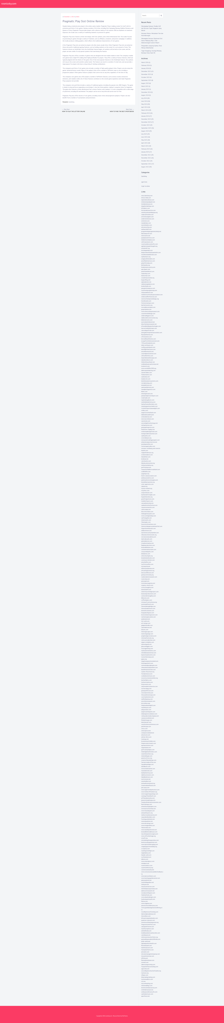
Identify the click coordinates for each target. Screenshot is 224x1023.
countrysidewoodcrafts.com (149, 244)
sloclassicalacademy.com (148, 537)
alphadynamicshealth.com (149, 943)
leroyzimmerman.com (147, 956)
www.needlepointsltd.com (149, 830)
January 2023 (145, 152)
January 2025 (145, 89)
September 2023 (146, 128)
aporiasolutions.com (147, 745)
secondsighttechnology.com (149, 423)
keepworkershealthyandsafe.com (151, 252)
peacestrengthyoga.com (148, 800)
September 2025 (146, 80)
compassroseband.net (147, 733)
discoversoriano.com (147, 511)
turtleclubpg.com (146, 688)
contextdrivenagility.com (148, 596)
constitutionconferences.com (150, 724)
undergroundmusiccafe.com (149, 992)
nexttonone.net (146, 779)
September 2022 (146, 164)
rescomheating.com (147, 983)
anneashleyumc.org (147, 813)
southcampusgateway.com (149, 290)
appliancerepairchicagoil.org (149, 246)
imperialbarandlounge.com (149, 358)
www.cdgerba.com (146, 903)
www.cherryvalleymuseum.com (150, 311)
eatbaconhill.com (146, 229)
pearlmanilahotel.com (147, 271)
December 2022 (146, 155)
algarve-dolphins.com (147, 642)
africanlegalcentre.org (147, 570)
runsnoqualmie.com (147, 821)
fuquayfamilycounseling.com (149, 966)
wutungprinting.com (147, 648)
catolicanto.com (146, 461)
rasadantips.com (146, 223)
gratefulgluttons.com (147, 499)
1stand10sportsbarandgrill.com (150, 408)
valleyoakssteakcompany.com (150, 716)
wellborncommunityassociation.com (152, 294)
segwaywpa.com (146, 747)
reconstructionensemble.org (149, 678)
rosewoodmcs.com (146, 865)
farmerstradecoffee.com (148, 762)
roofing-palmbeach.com (148, 347)
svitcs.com (144, 728)
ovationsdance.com (147, 455)
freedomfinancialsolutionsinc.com (151, 802)
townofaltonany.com (147, 657)
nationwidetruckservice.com (149, 686)
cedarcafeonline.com (147, 214)
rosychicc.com (145, 490)
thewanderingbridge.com (148, 606)
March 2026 (144, 62)
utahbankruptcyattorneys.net (149, 364)
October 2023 (145, 125)
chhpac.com (144, 975)
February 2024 (145, 113)
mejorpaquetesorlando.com (149, 406)
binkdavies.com (145, 554)
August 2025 (145, 83)
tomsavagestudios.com (148, 446)
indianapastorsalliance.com (149, 714)
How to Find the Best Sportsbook (122, 110)
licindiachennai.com (146, 204)
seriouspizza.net (146, 731)
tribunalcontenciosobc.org (149, 535)
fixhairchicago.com (146, 720)
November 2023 (146, 122)
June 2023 (144, 137)
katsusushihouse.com (147, 573)
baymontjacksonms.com (148, 655)
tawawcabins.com (146, 372)
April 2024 (144, 107)
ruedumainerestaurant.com (149, 577)
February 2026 (145, 65)
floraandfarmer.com (147, 334)
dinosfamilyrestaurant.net (149, 324)
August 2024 (145, 95)
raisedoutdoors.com (147, 360)
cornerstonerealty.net (147, 870)
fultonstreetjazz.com (147, 303)
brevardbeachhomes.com (148, 339)
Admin (77, 16)
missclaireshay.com (146, 195)
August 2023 (145, 131)
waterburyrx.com (146, 707)
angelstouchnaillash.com (148, 412)
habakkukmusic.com (147, 777)
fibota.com (144, 901)
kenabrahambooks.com (148, 558)
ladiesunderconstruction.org (149, 318)
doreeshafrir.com (146, 589)
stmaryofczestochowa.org (149, 602)
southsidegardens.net (147, 882)
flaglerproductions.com (148, 545)
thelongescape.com (147, 631)
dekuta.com (144, 859)
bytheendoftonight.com (148, 495)
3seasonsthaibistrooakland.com (150, 469)
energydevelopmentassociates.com (151, 332)
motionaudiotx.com (147, 979)
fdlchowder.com (146, 827)
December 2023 (146, 119)
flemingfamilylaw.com (147, 960)
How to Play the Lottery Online (73, 110)
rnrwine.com (144, 962)
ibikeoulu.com (145, 598)
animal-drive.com (146, 737)
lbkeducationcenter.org (148, 463)
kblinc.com (144, 391)
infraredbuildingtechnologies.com (151, 326)
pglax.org (144, 659)
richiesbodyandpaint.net (148, 202)
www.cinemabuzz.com (147, 861)
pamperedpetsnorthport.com (149, 396)
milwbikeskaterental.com (148, 653)
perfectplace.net (146, 467)
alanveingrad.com (146, 644)
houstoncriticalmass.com (148, 524)
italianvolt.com (145, 379)
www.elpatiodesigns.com (148, 897)
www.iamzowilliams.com (148, 876)
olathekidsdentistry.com (148, 402)
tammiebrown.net (146, 627)
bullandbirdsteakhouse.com (149, 832)
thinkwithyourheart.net (148, 362)
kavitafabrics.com (146, 680)
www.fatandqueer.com (148, 811)
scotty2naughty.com (147, 587)
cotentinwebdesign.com (148, 313)
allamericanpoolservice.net (149, 442)
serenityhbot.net (146, 781)
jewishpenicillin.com (147, 444)
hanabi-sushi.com (146, 855)
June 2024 (144, 101)
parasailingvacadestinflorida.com (150, 939)
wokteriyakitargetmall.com (149, 431)
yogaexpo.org (145, 474)
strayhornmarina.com (147, 543)
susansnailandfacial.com (148, 785)
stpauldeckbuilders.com (148, 817)
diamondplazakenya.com (148, 914)
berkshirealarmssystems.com (149, 381)
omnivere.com (145, 221)
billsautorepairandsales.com (149, 918)
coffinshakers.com (146, 600)
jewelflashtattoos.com (148, 261)
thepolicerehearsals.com (148, 528)
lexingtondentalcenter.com (149, 433)
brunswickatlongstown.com (149, 615)
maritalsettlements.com (148, 650)
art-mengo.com (145, 623)
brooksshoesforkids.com (148, 741)
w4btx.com (144, 410)
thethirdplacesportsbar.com (149, 888)
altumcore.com (145, 735)
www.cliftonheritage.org (148, 836)
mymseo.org (144, 973)
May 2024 (144, 104)
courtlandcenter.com (147, 697)
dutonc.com (144, 629)
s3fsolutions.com (146, 337)
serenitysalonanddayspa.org (149, 212)
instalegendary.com (147, 250)
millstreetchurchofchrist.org (149, 937)
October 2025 (145, 77)
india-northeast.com (147, 345)
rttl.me (143, 981)
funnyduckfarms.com (147, 950)
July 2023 (144, 134)
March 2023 (144, 146)
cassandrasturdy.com (147, 503)
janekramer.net (145, 619)
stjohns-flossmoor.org (147, 672)
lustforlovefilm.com (147, 564)
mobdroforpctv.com (147, 501)
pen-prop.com (145, 787)
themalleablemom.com (148, 608)
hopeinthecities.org (146, 497)
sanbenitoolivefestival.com (149, 505)
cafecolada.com (146, 509)
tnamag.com (145, 739)
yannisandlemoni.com (147, 387)
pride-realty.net (145, 941)
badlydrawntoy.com (147, 773)
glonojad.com (145, 581)
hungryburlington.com (147, 613)
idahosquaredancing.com (148, 370)
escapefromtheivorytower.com (150, 341)
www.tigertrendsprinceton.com (150, 789)
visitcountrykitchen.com (148, 640)
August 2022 (145, 167)
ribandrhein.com (145, 457)
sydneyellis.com (145, 436)
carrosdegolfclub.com (147, 330)
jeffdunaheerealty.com (148, 798)
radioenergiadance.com (148, 284)
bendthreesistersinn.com (148, 669)
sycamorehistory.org (147, 867)
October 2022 (145, 161)
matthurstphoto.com (147, 929)
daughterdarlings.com (147, 206)
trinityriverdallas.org (147, 465)
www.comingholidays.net (148, 516)
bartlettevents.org (146, 305)
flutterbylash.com (146, 945)
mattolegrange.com (147, 634)
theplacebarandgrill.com (148, 705)
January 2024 (145, 116)
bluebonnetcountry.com (148, 267)
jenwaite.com (145, 952)
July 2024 (144, 98)
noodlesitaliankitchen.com (149, 254)
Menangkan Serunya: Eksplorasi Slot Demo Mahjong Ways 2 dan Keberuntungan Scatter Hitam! (151, 41)
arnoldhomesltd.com (147, 351)
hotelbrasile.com (146, 301)
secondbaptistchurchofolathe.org (151, 971)
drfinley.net (144, 958)
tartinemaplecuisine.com (148, 617)
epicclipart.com (145, 269)
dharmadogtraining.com (148, 977)
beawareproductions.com (148, 594)
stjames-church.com (147, 585)
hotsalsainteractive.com (148, 210)
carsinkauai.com (145, 935)
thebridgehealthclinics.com (149, 752)
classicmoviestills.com (148, 507)
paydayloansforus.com (148, 238)
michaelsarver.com (146, 425)
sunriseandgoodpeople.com (149, 665)
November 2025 (146, 74)
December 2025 (146, 71)
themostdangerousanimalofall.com (151, 526)
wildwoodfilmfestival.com (149, 297)
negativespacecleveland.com (149, 661)
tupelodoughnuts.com (147, 400)
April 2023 (144, 143)
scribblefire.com (145, 471)
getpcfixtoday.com (146, 263)
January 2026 (145, 68)
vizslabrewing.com (146, 383)
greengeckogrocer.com (147, 427)
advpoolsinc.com (146, 709)
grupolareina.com (146, 309)
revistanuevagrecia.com (148, 583)
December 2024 (146, 92)
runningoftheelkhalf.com (148, 796)
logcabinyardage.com (147, 764)
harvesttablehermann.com (149, 328)
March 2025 (144, 86)
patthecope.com (146, 726)
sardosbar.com (145, 377)
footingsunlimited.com (148, 819)
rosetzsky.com (8, 3)
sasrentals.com (145, 421)
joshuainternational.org (148, 783)
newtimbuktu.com (146, 225)
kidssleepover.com (146, 233)
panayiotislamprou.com (148, 288)
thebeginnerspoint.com (148, 514)
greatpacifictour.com (147, 690)
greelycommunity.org (147, 575)
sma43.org (144, 838)
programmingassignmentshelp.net (151, 231)
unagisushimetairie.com (148, 259)
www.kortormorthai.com (148, 808)
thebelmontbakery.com (148, 240)
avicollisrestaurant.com (148, 701)
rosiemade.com (145, 398)
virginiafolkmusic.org (147, 452)
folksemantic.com (146, 374)
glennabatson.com (146, 541)
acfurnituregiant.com (147, 217)
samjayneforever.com (147, 926)
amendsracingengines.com (148, 806)
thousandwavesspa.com (148, 695)
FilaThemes (125, 1016)
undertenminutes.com (147, 219)
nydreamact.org (145, 257)
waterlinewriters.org (147, 754)
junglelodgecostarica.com (148, 636)
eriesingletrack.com (147, 393)
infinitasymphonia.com (147, 568)
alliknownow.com (146, 530)
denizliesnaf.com (146, 722)
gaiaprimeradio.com (147, 625)
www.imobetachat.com (148, 768)
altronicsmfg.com (146, 227)
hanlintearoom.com (147, 947)
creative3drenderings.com (148, 760)
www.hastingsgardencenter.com (150, 878)
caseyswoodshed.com (147, 718)
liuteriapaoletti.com (147, 663)
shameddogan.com (146, 756)
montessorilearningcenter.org (149, 922)
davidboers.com (145, 766)
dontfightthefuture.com (148, 349)
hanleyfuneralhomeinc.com (149, 404)
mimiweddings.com (146, 985)
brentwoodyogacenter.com (149, 842)
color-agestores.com (147, 484)
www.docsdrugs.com (147, 823)
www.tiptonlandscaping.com (149, 844)
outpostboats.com (146, 492)
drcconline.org (145, 703)
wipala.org (144, 486)
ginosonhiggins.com (147, 646)
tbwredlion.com (145, 916)
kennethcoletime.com (147, 610)
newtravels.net (145, 235)
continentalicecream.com (148, 549)
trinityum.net (145, 884)
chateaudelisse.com (147, 292)
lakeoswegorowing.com (148, 964)
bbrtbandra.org (145, 265)
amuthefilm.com (146, 562)
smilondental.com (146, 417)
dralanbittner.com (146, 385)
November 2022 (146, 158)
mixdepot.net (145, 863)
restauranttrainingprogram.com (150, 440)
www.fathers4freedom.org (149, 792)
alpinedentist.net (146, 282)
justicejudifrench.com (147, 604)
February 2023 (145, 149)
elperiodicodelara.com (147, 200)
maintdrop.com (145, 273)
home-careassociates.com (149, 476)
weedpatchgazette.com (148, 389)
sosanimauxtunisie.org (147, 278)
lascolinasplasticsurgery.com (149, 834)
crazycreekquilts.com (147, 551)
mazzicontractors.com (148, 886)
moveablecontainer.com (148, 307)
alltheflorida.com (146, 931)
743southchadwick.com (148, 343)
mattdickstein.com (146, 771)
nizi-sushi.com (145, 621)
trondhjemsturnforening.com (149, 912)
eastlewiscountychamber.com (150, 532)
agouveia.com (145, 969)
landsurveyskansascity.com (149, 815)
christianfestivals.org (147, 638)
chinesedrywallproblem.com (149, 667)
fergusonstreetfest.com (148, 924)
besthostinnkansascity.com (149, 988)
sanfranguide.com (146, 518)
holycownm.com (146, 684)
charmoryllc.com (146, 520)
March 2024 (144, 110)
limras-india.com (146, 198)
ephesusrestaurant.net (148, 891)
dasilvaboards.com (146, 539)
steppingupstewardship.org (149, 846)
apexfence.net (145, 996)
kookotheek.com (146, 286)
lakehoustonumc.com (147, 775)
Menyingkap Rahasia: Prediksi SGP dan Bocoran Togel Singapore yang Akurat (151, 28)
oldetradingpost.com (147, 316)
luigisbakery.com (146, 853)
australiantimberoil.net (148, 322)
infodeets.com (145, 208)
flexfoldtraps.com (146, 804)
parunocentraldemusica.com (149, 905)
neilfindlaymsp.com (147, 699)
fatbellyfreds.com (146, 895)
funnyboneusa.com (146, 674)
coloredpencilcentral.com (148, 353)
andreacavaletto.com (147, 478)
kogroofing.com (145, 280)
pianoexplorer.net (146, 880)
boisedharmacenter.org (148, 482)
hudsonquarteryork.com (148, 899)
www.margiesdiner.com (148, 825)
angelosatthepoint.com (148, 712)
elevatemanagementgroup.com (150, 954)
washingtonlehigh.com (147, 851)
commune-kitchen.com (148, 560)
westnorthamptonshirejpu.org (150, 299)
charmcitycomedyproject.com (150, 591)
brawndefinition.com (147, 547)
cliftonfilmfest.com (147, 356)
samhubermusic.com (147, 994)
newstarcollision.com (147, 419)
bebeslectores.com (146, 320)
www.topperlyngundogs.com (149, 794)
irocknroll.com (145, 366)
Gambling (71, 102)
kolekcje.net (144, 459)
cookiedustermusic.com (148, 676)
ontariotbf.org (145, 248)
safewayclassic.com (147, 242)
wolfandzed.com (146, 857)
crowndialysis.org (146, 438)
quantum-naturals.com (148, 920)
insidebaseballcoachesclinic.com (150, 933)
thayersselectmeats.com (148, 743)
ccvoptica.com (145, 848)
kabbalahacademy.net (147, 415)
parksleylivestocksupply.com (149, 480)
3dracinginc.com (146, 522)
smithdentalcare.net (147, 990)
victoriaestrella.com (147, 693)
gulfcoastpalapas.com (147, 749)
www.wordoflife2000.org (148, 368)
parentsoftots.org (146, 758)
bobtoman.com (145, 275)
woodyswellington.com (148, 893)
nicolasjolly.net (145, 566)
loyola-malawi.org (146, 488)
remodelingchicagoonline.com (150, 840)
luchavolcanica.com (147, 682)
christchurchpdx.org (147, 556)
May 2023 (144, 140)
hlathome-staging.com (148, 429)
